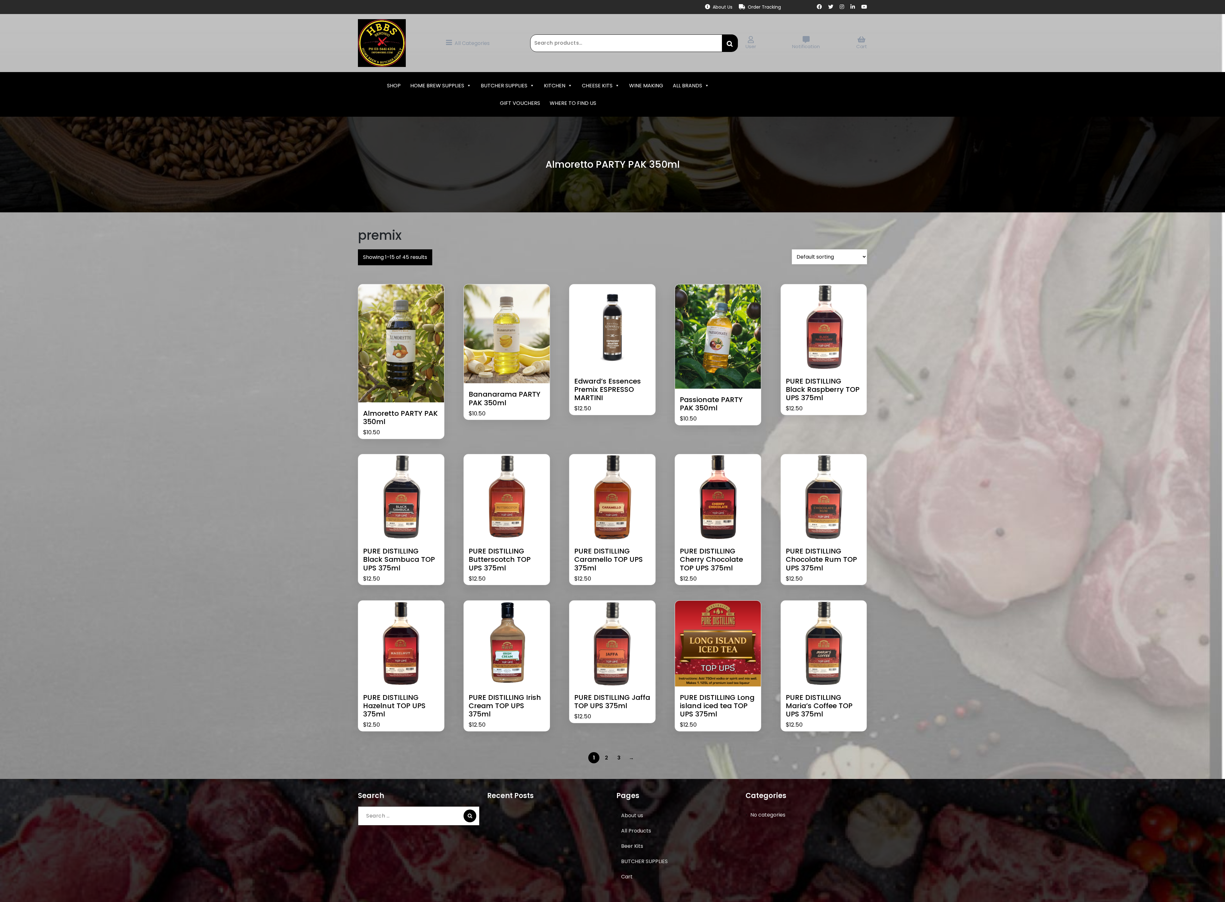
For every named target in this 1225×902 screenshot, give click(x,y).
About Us (722, 7)
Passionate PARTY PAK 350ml (711, 404)
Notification (806, 46)
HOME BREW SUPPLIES (437, 85)
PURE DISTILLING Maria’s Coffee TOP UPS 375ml (819, 706)
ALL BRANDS (687, 85)
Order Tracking (764, 7)
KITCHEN (554, 85)
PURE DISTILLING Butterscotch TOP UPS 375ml (500, 559)
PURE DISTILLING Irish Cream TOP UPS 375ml (505, 706)
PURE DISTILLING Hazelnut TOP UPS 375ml (394, 706)
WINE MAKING (646, 85)
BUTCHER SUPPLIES (504, 85)
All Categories (472, 43)
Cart (861, 46)
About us (632, 815)
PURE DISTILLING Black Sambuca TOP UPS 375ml (399, 559)
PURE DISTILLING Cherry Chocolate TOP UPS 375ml (711, 559)
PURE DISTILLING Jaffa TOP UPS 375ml (612, 701)
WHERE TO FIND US (573, 103)
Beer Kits (632, 846)
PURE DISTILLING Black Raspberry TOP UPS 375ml (822, 389)
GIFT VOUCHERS (520, 103)
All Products (636, 830)
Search (730, 43)
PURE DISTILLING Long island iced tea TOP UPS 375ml (717, 706)
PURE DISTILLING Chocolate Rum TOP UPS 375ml (821, 559)
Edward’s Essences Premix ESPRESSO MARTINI (607, 389)
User (751, 46)
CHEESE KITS (597, 85)
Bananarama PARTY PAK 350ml (504, 398)
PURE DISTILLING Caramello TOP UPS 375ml (608, 559)
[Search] (470, 816)
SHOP (394, 85)
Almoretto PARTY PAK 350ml (400, 417)
